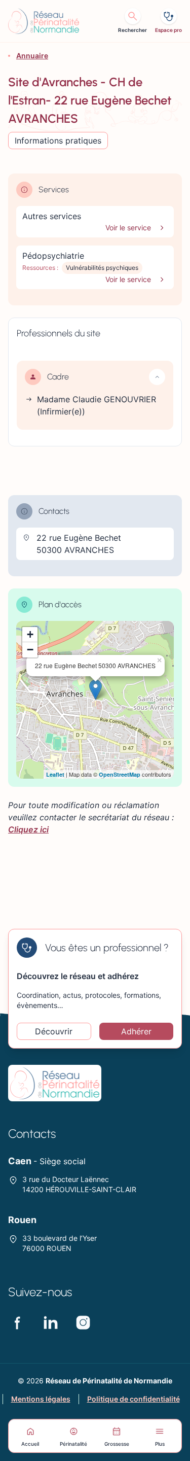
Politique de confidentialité (133, 1399)
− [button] (30, 649)
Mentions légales (40, 1399)
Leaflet (55, 774)
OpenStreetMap (119, 774)
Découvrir (53, 1031)
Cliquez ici (28, 829)
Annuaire (32, 55)
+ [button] (30, 634)
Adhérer (136, 1031)
